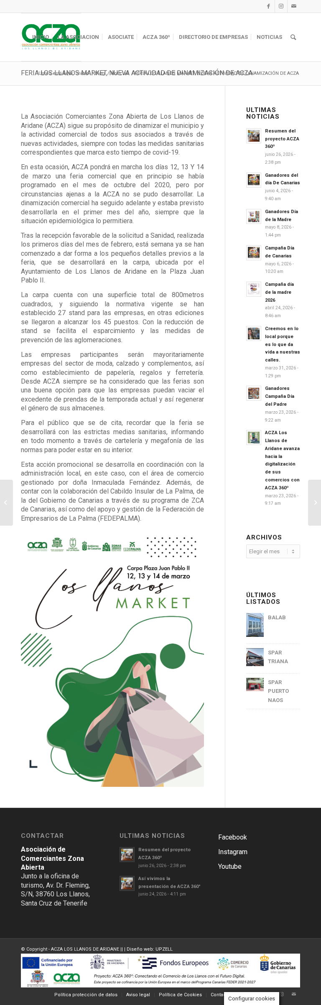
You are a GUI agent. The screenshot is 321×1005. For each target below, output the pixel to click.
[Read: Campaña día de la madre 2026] (253, 289)
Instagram (232, 852)
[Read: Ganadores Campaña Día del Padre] (253, 393)
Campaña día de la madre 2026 (279, 292)
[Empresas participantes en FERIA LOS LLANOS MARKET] (314, 503)
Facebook (232, 837)
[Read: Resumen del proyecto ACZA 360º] (253, 135)
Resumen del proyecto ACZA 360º (282, 139)
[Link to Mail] (294, 6)
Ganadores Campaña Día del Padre (279, 396)
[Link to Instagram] (281, 6)
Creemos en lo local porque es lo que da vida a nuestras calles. (282, 344)
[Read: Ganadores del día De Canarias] (253, 180)
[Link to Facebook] (268, 6)
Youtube (230, 866)
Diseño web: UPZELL (150, 949)
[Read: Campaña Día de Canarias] (253, 252)
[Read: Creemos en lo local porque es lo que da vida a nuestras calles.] (253, 333)
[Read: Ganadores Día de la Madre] (253, 216)
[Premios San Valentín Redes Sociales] (6, 503)
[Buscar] (293, 37)
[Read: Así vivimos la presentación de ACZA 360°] (127, 883)
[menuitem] (40, 37)
